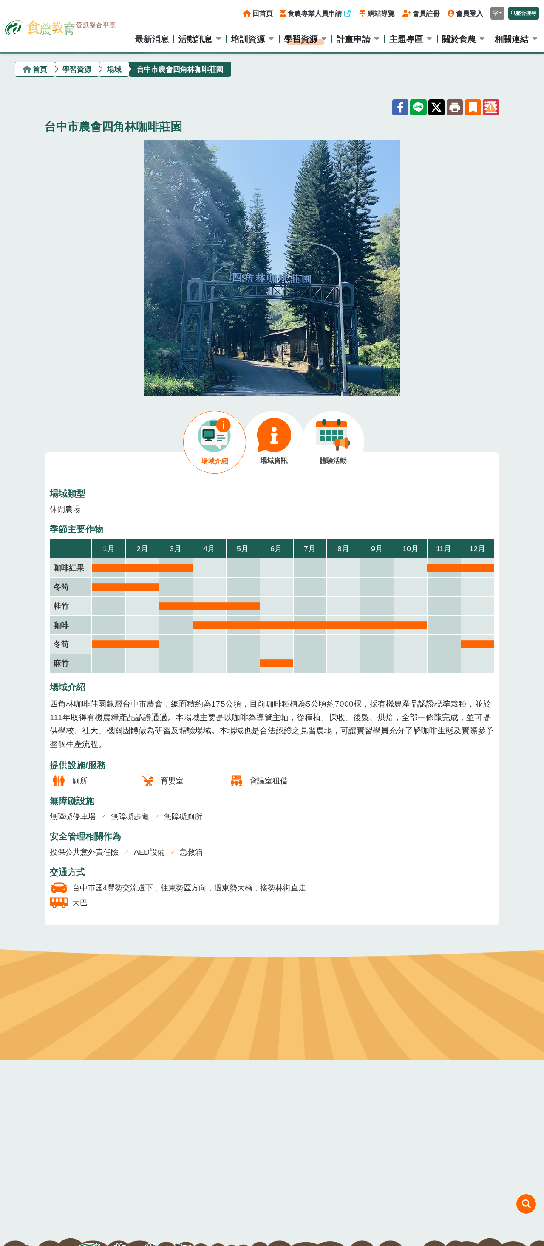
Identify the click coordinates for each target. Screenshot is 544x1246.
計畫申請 (354, 39)
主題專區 (406, 39)
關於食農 (459, 39)
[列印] (455, 107)
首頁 (40, 69)
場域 (114, 69)
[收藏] (473, 107)
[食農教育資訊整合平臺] (60, 25)
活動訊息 (195, 39)
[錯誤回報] (491, 107)
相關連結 (512, 39)
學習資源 (301, 39)
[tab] (214, 442)
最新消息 (152, 39)
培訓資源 (248, 39)
